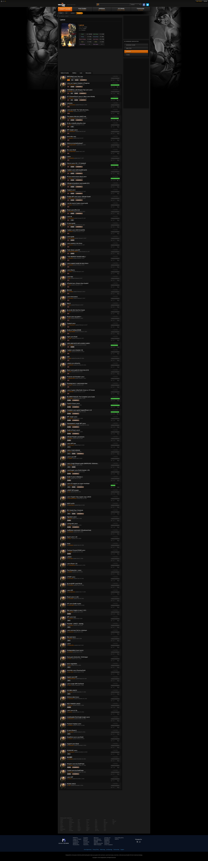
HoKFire (117, 839)
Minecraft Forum (98, 840)
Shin (104, 821)
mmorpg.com (107, 837)
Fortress (70, 826)
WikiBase (101, 9)
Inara (79, 822)
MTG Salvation (97, 839)
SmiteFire (85, 837)
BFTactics (96, 837)
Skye (105, 825)
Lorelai (87, 825)
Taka (105, 826)
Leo (87, 823)
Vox (113, 819)
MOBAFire (75, 837)
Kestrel (79, 829)
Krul (87, 821)
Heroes (72, 13)
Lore (81, 73)
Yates (113, 822)
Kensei (79, 827)
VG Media (121, 9)
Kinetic (79, 830)
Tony (105, 827)
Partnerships (116, 849)
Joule (79, 825)
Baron (61, 827)
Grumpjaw (71, 830)
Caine (61, 830)
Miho (87, 830)
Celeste (70, 821)
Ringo (96, 826)
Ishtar (79, 823)
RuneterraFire (76, 844)
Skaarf (105, 823)
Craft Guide (65, 9)
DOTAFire (85, 839)
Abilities (74, 73)
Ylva (113, 823)
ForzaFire (85, 843)
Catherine (71, 819)
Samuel (96, 829)
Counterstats (76, 842)
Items (128, 54)
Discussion (88, 73)
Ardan (61, 825)
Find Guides (82, 9)
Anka (61, 823)
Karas (79, 826)
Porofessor (75, 840)
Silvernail (105, 822)
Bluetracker (107, 839)
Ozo (96, 819)
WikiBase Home (130, 45)
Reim (96, 823)
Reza (96, 825)
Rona (96, 827)
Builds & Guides (65, 73)
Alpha (61, 821)
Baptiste (62, 826)
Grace (70, 829)
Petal (96, 821)
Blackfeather (62, 829)
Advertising (102, 849)
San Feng (97, 830)
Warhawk (114, 821)
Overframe (106, 843)
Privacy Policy (96, 849)
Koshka (87, 819)
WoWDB (96, 842)
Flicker (70, 825)
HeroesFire (85, 844)
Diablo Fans (107, 842)
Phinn (96, 822)
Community (140, 9)
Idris (78, 821)
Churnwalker (71, 822)
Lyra (87, 826)
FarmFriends (86, 842)
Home (61, 13)
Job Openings (109, 849)
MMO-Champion (97, 844)
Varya (105, 829)
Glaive (70, 827)
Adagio (61, 819)
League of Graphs (77, 839)
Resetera (85, 840)
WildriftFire (75, 843)
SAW (105, 819)
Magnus (88, 827)
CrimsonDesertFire (119, 837)
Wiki (66, 13)
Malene (87, 829)
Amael (61, 822)
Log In (205, 1)
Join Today (199, 1)
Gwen (79, 819)
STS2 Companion (108, 844)
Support (122, 849)
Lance (79, 13)
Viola (105, 830)
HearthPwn (106, 840)
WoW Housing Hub (98, 843)
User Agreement (87, 849)
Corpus (70, 823)
